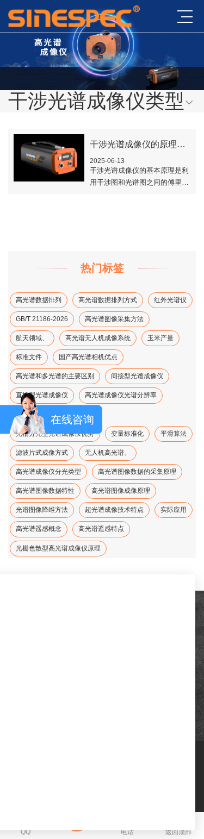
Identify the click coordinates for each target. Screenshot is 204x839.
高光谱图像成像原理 (120, 490)
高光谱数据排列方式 (107, 300)
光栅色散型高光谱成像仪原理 (58, 548)
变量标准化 (127, 433)
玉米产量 (160, 338)
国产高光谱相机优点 (88, 357)
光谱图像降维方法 (42, 510)
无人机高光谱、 (108, 452)
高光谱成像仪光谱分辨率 (121, 395)
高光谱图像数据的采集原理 (137, 471)
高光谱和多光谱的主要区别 (55, 376)
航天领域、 (32, 338)
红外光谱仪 (170, 300)
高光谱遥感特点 (101, 529)
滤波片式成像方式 (42, 452)
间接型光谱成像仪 (137, 376)
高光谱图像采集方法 (114, 319)
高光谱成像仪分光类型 (48, 471)
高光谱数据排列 (38, 300)
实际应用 (173, 510)
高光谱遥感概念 (38, 529)
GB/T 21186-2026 (42, 319)
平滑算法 (173, 433)
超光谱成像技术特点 (114, 510)
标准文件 (29, 357)
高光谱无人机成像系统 (98, 338)
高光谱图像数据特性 (45, 490)
